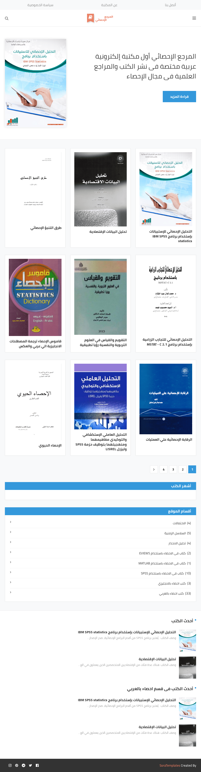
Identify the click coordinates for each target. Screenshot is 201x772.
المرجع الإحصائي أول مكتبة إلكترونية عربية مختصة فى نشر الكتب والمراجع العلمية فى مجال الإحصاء (145, 66)
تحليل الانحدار (179, 543)
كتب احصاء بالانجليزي (174, 583)
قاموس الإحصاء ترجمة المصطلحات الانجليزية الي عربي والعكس (36, 344)
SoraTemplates (170, 765)
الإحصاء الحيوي (50, 445)
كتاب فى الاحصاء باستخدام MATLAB (164, 563)
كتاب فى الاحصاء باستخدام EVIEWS (165, 553)
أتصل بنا (170, 5)
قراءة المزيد (179, 96)
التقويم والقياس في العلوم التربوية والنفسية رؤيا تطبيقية (103, 342)
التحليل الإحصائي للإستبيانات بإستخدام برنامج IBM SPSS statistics (170, 236)
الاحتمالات (182, 523)
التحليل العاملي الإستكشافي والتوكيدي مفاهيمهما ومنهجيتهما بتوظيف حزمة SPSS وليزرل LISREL (101, 441)
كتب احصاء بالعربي (175, 593)
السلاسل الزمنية (177, 533)
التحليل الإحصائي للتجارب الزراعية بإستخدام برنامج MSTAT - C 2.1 (167, 342)
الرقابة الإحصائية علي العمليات (169, 439)
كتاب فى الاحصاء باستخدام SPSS (166, 573)
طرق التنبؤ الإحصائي (46, 227)
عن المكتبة (109, 5)
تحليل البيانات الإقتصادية (108, 231)
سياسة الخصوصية (40, 5)
